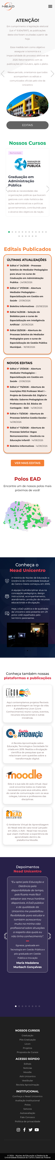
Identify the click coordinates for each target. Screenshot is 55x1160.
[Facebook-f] (24, 1130)
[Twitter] (31, 1130)
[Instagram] (18, 1130)
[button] (50, 6)
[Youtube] (37, 1130)
